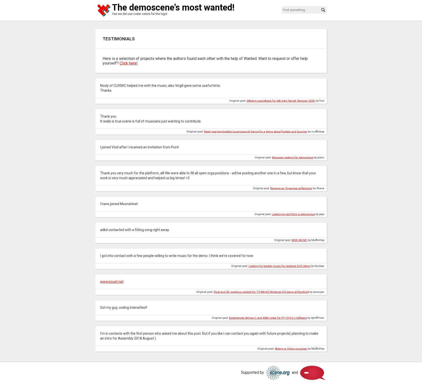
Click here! (129, 63)
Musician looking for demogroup (292, 157)
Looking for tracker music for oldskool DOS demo (279, 266)
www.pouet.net (112, 282)
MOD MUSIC (299, 240)
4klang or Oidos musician (291, 348)
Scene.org (278, 373)
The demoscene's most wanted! (173, 7)
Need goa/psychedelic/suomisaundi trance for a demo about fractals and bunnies (255, 131)
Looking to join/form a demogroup (293, 214)
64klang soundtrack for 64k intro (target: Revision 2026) (281, 100)
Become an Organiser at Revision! (291, 188)
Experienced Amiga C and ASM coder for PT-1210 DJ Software (268, 318)
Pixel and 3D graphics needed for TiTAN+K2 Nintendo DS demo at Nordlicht (261, 292)
